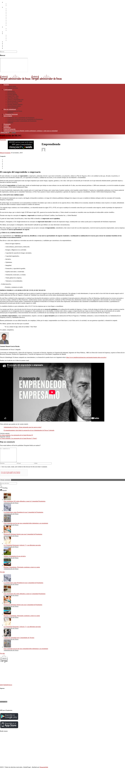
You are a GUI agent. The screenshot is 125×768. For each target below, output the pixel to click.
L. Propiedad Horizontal (11, 32)
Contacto (6, 43)
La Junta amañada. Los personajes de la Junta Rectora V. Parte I (18, 438)
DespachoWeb (11, 10)
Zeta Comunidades (12, 25)
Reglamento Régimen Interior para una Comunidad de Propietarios (23, 534)
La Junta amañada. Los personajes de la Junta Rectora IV (16, 435)
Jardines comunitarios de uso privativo (15, 556)
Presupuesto (7, 42)
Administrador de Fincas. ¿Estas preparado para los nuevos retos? (22, 427)
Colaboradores (8, 7)
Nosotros (6, 2)
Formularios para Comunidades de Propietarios (20, 35)
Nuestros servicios (12, 5)
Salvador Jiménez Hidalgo (15, 22)
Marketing (10, 30)
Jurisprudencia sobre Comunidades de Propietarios (21, 38)
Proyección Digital (12, 20)
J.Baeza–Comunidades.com (15, 17)
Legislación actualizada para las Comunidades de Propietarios (25, 37)
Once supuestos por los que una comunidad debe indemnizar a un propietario (26, 523)
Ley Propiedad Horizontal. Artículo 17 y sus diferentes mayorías (22, 545)
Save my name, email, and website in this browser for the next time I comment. (24, 467)
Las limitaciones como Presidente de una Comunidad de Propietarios (23, 512)
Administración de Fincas (14, 28)
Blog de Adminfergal (10, 27)
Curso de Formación (9, 47)
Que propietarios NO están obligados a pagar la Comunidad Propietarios (24, 501)
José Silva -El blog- (13, 15)
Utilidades (10, 40)
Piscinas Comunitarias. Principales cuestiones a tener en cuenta (22, 567)
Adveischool (11, 9)
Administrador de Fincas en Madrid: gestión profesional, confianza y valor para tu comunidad (31, 48)
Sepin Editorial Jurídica (14, 23)
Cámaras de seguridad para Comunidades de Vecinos (19, 637)
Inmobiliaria (7, 45)
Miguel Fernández (5, 152)
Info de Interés (8, 33)
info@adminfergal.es (6, 685)
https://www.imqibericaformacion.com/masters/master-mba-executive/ (86, 357)
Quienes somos (11, 4)
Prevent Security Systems (14, 18)
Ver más (2, 572)
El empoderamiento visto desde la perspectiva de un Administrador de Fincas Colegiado (29, 430)
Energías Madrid (12, 12)
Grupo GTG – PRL (13, 14)
